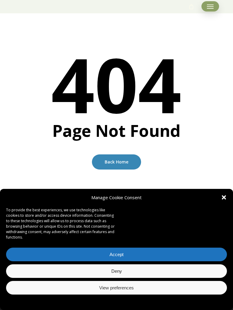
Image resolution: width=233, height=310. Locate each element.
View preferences (116, 287)
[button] (224, 197)
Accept (116, 254)
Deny (116, 271)
